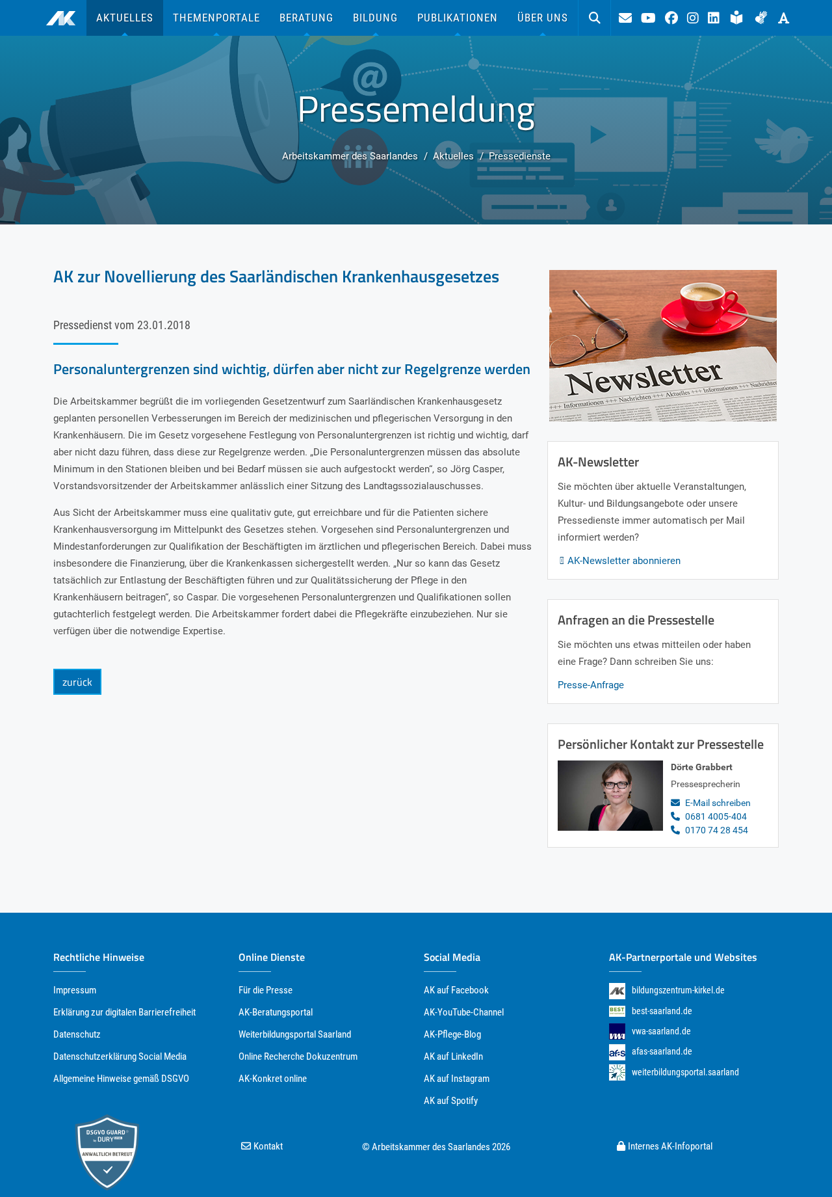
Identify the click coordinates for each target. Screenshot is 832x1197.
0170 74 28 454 (716, 830)
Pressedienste (520, 156)
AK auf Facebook (456, 990)
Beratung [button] (306, 17)
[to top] (797, 1163)
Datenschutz (77, 1034)
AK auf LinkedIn (453, 1056)
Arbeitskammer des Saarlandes (350, 156)
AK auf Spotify (451, 1101)
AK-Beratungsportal (276, 1012)
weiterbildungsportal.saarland (685, 1072)
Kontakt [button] (268, 1146)
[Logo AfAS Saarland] (617, 1051)
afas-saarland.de (662, 1051)
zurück (77, 682)
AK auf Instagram (456, 1078)
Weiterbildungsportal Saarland (295, 1034)
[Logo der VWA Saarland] (617, 1031)
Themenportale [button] (216, 17)
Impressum (74, 990)
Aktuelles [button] (124, 17)
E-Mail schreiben (718, 803)
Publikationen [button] (457, 17)
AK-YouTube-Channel (464, 1012)
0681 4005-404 (716, 816)
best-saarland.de (662, 1011)
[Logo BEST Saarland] (617, 1010)
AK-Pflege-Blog (452, 1034)
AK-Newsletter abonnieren (624, 561)
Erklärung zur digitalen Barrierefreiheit (124, 1012)
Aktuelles (453, 156)
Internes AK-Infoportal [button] (670, 1146)
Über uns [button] (542, 17)
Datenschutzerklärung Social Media (120, 1056)
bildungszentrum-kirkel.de (678, 990)
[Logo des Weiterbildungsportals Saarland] (617, 1072)
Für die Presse (265, 990)
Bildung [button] (375, 17)
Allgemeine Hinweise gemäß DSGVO (121, 1078)
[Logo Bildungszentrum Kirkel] (617, 990)
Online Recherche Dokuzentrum (298, 1056)
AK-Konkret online (273, 1078)
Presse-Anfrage (591, 685)
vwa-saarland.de (661, 1031)
